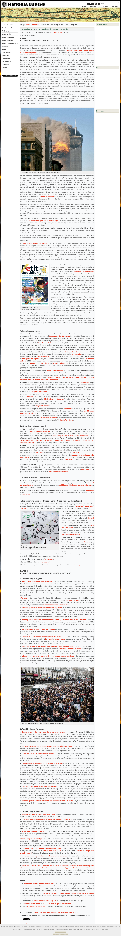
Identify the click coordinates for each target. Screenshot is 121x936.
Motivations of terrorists (54, 399)
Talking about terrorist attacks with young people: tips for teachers (48, 656)
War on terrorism (41, 380)
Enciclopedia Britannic (55, 371)
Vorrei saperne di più (60, 934)
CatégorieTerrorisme (65, 420)
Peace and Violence (50, 605)
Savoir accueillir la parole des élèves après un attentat (44, 732)
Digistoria (5, 64)
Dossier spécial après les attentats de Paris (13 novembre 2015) (47, 801)
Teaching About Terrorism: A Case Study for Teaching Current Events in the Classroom (54, 620)
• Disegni (64, 912)
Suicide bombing (87, 377)
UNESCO (76, 452)
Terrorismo (85, 383)
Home (84, 7)
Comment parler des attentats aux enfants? (38, 754)
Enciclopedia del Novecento (59, 336)
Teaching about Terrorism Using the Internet (38, 629)
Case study (49, 639)
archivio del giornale (77, 565)
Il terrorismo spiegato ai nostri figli (43, 221)
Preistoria (5, 31)
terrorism (39, 452)
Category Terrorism (42, 406)
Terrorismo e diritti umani (58, 472)
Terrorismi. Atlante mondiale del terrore (39, 884)
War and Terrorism (73, 600)
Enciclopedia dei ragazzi (30, 359)
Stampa (55, 32)
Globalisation (64, 605)
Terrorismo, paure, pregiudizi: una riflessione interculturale (44, 856)
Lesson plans (60, 639)
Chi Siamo (93, 7)
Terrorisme (68, 409)
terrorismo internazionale (71, 534)
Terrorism (30, 397)
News (4, 49)
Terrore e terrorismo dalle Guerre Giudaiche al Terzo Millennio (68, 893)
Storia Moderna (7, 40)
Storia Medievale (8, 37)
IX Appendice (43, 356)
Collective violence (27, 380)
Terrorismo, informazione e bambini (35, 831)
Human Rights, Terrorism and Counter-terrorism (70, 436)
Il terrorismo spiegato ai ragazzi (35, 243)
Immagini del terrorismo (39, 363)
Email (60, 32)
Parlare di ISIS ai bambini (84, 272)
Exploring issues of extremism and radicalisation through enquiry (49, 646)
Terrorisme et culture (49, 418)
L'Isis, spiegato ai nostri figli (31, 839)
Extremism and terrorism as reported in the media (42, 637)
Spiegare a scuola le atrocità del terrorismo (38, 814)
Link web (5, 68)
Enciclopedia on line (60, 363)
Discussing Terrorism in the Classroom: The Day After (41, 608)
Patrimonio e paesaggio (6, 54)
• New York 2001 (40, 912)
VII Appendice (76, 354)
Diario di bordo (7, 25)
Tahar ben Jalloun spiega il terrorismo (57, 904)
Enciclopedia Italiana (46, 343)
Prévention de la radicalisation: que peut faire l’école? (42, 763)
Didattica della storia (9, 28)
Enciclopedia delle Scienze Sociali (77, 352)
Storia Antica (6, 34)
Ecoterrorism (53, 380)
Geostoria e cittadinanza (6, 60)
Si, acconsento (60, 932)
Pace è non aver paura (52, 851)
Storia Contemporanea (10, 43)
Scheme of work (74, 649)
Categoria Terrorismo (39, 392)
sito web (91, 518)
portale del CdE (87, 469)
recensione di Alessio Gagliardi (45, 901)
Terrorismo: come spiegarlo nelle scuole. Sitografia (45, 29)
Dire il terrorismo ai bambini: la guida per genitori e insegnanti (47, 819)
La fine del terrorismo (46, 197)
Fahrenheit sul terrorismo (31, 904)
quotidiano (90, 490)
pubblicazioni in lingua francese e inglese (75, 485)
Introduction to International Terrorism (37, 582)
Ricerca (115, 7)
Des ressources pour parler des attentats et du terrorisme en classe (46, 746)
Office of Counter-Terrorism (39, 431)
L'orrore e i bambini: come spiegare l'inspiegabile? (41, 848)
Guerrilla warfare (54, 377)
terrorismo (26, 495)
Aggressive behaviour (71, 377)
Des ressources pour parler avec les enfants (39, 786)
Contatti (105, 7)
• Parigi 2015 (73, 912)
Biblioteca (5, 46)
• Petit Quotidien (53, 912)
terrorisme (89, 506)
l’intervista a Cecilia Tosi (36, 907)
